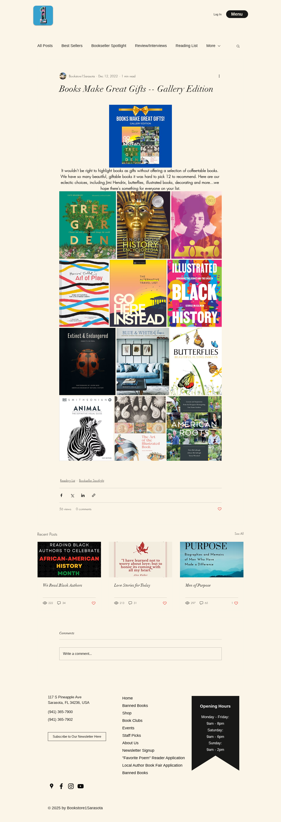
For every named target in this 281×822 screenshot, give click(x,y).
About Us (130, 743)
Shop (126, 713)
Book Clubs (132, 720)
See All (239, 533)
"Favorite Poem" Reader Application (137, 758)
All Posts (45, 45)
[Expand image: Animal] (108, 402)
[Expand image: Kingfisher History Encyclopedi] (164, 197)
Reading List (187, 45)
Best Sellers (72, 45)
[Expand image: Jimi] (216, 197)
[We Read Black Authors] (69, 559)
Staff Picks (131, 735)
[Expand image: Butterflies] (216, 334)
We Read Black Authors (62, 585)
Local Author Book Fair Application (137, 765)
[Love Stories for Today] (140, 559)
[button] (238, 46)
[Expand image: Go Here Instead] (161, 265)
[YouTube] (80, 786)
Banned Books (135, 705)
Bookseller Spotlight (108, 45)
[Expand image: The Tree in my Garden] (110, 197)
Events (128, 728)
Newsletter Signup (137, 750)
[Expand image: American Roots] (216, 402)
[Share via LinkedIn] (83, 495)
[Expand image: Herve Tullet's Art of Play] (103, 265)
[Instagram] (71, 786)
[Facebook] (61, 786)
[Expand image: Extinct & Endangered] (110, 334)
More (210, 45)
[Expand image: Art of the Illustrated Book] (160, 402)
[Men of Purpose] (211, 559)
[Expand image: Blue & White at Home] (163, 334)
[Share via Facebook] (61, 495)
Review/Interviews (151, 45)
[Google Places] (51, 786)
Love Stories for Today (132, 585)
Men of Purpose (198, 585)
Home (127, 698)
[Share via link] (94, 495)
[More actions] (219, 76)
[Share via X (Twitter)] (72, 495)
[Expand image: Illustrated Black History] (216, 265)
